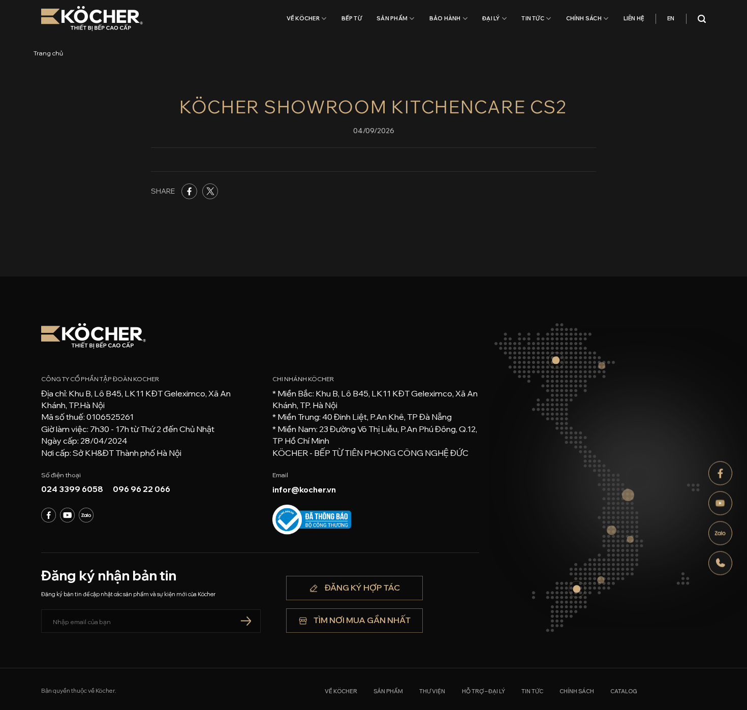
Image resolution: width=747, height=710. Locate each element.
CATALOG (623, 691)
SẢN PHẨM (392, 18)
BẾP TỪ (351, 18)
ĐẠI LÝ (491, 18)
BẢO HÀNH (445, 18)
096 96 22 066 (141, 489)
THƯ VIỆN (432, 691)
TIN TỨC (532, 18)
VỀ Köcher (303, 18)
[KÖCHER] (92, 18)
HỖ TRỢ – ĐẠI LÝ (483, 691)
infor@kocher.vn (304, 490)
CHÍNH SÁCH (584, 18)
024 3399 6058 (72, 489)
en (670, 18)
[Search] (702, 19)
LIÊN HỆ (634, 18)
